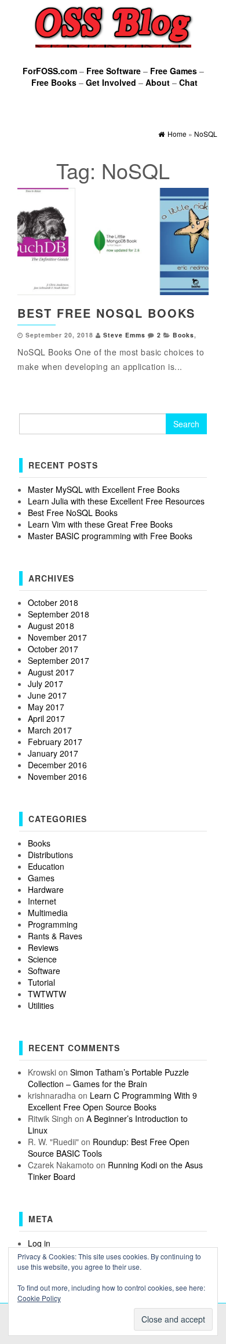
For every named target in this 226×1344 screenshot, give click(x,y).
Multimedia (48, 912)
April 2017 (46, 718)
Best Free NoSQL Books (106, 312)
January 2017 (53, 753)
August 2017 (51, 672)
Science (42, 959)
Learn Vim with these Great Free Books (100, 524)
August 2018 (51, 625)
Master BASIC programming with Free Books (110, 536)
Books (183, 334)
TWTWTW (47, 994)
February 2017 (55, 741)
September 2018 (58, 614)
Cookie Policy (39, 1298)
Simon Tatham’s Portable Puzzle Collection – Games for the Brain (108, 1077)
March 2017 (50, 730)
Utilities (41, 1005)
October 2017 (53, 649)
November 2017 (57, 637)
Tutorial (41, 982)
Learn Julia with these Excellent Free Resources (116, 501)
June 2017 (47, 695)
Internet (42, 901)
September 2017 (58, 660)
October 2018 (53, 602)
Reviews (43, 947)
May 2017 (46, 707)
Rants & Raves (55, 936)
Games (41, 878)
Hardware (46, 889)
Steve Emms (124, 334)
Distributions (50, 854)
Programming (53, 924)
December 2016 (57, 765)
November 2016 (57, 776)
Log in (39, 1243)
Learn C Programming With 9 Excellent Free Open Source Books (112, 1101)
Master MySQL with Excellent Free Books (104, 489)
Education (46, 866)
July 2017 (45, 683)
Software (44, 970)
